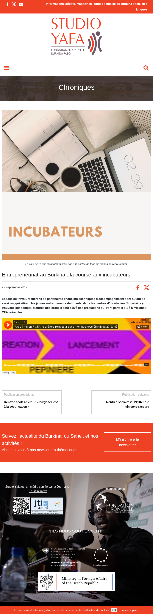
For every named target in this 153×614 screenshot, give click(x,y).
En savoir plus (129, 610)
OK (114, 610)
